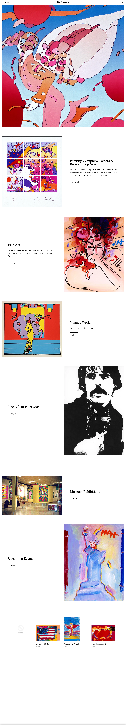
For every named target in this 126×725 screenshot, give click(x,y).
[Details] (94, 562)
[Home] (63, 2)
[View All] (32, 171)
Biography (14, 413)
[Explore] (94, 254)
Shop (74, 335)
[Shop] (32, 329)
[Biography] (94, 410)
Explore (13, 263)
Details (13, 565)
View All (75, 182)
